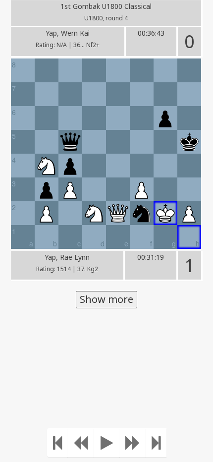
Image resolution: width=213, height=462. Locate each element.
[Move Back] (80, 442)
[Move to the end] (156, 442)
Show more (106, 299)
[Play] (107, 442)
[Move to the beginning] (57, 442)
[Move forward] (132, 442)
